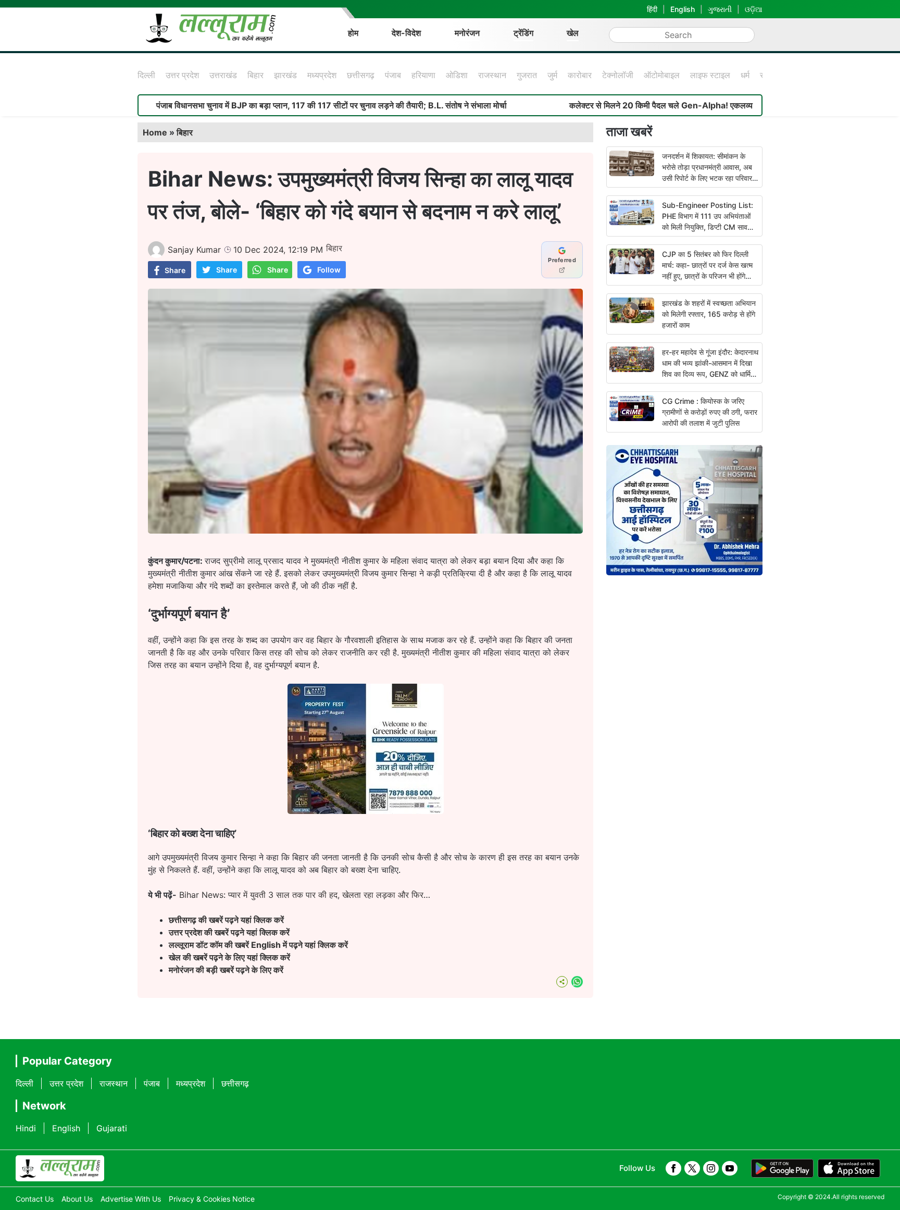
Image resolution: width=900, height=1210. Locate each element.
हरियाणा (423, 75)
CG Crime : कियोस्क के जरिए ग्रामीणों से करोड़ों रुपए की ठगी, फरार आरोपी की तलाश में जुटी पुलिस (709, 412)
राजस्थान (492, 75)
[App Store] (849, 1168)
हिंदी (652, 9)
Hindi (26, 1128)
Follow (329, 269)
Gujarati (111, 1128)
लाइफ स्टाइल (710, 75)
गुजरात (527, 75)
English (682, 9)
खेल (573, 33)
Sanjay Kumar (194, 249)
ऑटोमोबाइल (662, 75)
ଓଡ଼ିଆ (753, 9)
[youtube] (730, 1168)
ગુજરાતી (720, 9)
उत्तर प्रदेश (182, 75)
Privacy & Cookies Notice (212, 1198)
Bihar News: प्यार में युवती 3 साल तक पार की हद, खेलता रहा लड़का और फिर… (304, 895)
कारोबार (580, 75)
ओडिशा (457, 75)
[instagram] (711, 1168)
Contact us (35, 1198)
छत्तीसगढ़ (360, 75)
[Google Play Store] (782, 1168)
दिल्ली (146, 75)
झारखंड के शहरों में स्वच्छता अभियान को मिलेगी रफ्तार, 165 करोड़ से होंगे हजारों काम (709, 314)
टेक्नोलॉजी (617, 75)
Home (155, 132)
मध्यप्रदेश (321, 75)
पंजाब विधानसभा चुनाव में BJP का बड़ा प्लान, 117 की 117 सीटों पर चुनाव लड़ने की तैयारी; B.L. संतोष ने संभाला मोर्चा (277, 105)
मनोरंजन (467, 33)
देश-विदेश (406, 33)
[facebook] (673, 1168)
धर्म (745, 75)
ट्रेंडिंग (523, 33)
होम (353, 33)
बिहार (255, 75)
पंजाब (393, 75)
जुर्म (552, 75)
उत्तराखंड (223, 75)
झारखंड (285, 75)
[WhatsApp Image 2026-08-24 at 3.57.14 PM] (366, 811)
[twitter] (692, 1168)
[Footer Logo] (60, 1168)
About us (77, 1198)
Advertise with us (131, 1198)
